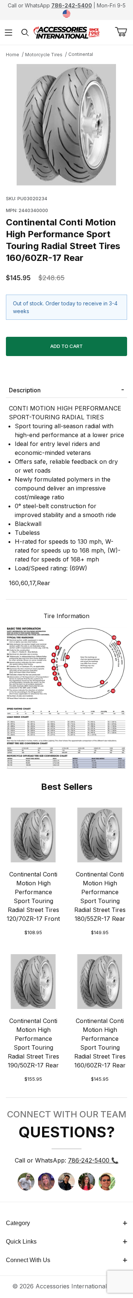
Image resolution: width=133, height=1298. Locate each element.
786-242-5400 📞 (93, 1160)
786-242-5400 (71, 5)
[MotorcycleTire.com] (66, 32)
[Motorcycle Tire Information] (66, 697)
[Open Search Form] (25, 32)
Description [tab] (25, 390)
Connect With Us (28, 1260)
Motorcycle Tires (43, 54)
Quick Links (21, 1241)
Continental (80, 54)
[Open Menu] (8, 32)
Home (12, 54)
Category (18, 1223)
